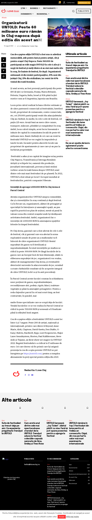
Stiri (67, 60)
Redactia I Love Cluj (29, 46)
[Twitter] (3, 65)
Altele (4, 18)
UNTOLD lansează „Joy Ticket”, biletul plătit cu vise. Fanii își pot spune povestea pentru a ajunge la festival (77, 107)
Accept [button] (61, 517)
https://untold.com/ (33, 353)
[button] (73, 11)
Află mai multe (72, 516)
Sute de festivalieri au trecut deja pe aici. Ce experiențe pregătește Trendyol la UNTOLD (12, 428)
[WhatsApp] (3, 76)
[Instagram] (29, 374)
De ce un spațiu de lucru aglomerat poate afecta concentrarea (78, 145)
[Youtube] (32, 374)
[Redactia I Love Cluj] (16, 374)
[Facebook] (3, 59)
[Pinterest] (3, 70)
